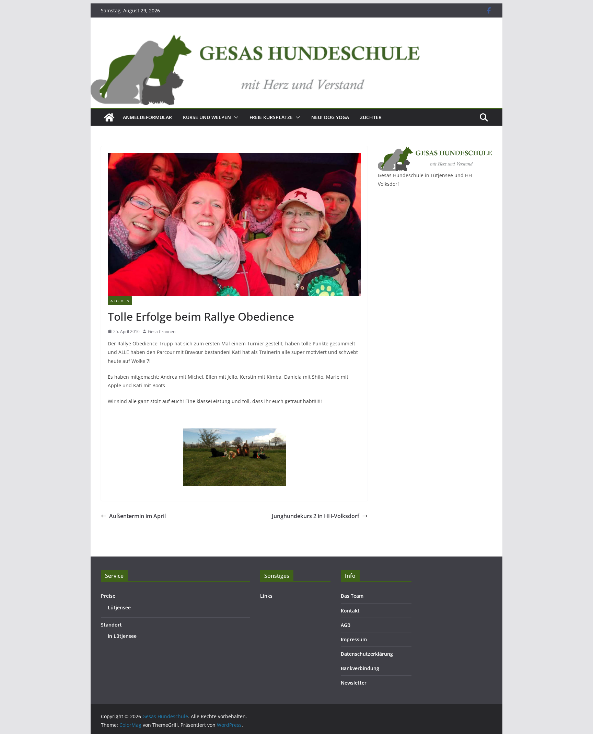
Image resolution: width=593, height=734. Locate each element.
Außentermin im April (137, 516)
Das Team (352, 596)
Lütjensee (119, 607)
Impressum (354, 639)
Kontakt (350, 610)
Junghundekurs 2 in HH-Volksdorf (315, 516)
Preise (108, 596)
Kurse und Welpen (207, 117)
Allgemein (120, 300)
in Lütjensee (122, 636)
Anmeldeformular (147, 117)
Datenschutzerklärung (367, 654)
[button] (235, 117)
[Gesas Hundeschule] (109, 117)
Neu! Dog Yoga (330, 117)
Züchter (371, 117)
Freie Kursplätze (271, 117)
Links (266, 596)
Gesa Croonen (161, 331)
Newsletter (354, 682)
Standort (111, 624)
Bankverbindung (360, 668)
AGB (345, 625)
